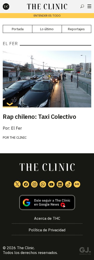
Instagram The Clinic (34, 184)
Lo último (47, 29)
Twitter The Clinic (17, 184)
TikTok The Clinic (68, 184)
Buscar (82, 6)
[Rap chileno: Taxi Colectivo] (47, 79)
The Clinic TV (51, 184)
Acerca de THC (47, 218)
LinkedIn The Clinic (60, 184)
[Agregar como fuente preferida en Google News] (47, 202)
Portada (18, 29)
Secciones (89, 6)
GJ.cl (85, 251)
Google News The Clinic (77, 184)
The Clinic (18, 137)
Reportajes (76, 29)
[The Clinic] (10, 6)
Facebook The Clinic (26, 184)
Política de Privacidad (47, 230)
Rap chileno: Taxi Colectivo (39, 117)
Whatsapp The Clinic (43, 184)
